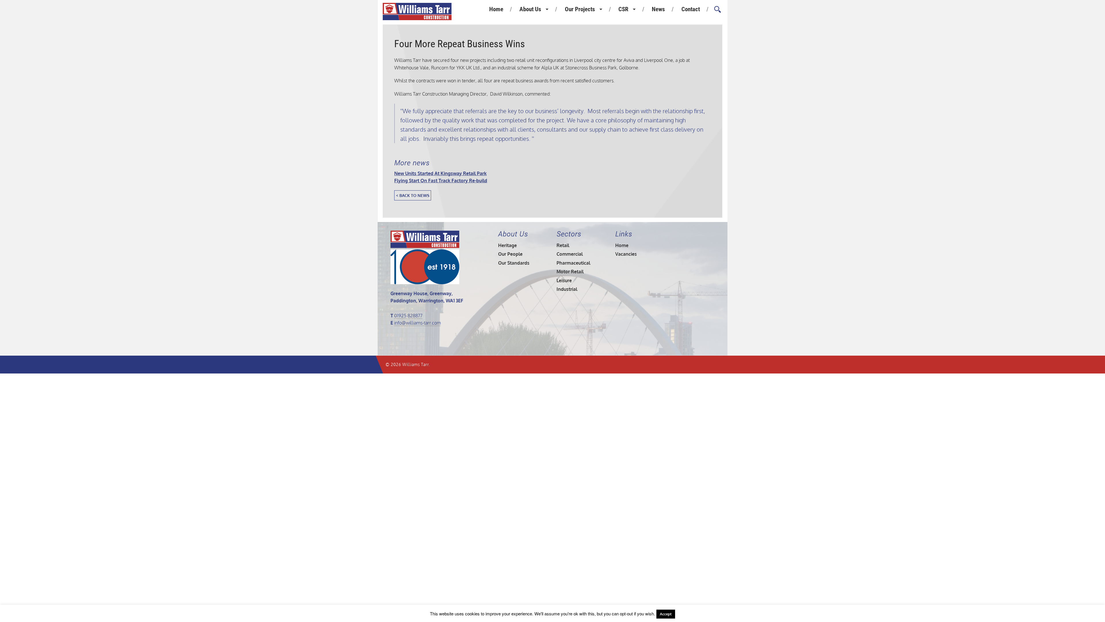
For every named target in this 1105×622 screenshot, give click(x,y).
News (658, 9)
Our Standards (513, 263)
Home (496, 9)
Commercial (570, 254)
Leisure (564, 280)
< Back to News (412, 195)
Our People (510, 254)
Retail (563, 245)
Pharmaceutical (573, 263)
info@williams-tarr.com (417, 323)
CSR (623, 9)
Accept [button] (666, 614)
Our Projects (580, 9)
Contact (690, 9)
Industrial (567, 289)
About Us (530, 9)
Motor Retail (570, 271)
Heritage (507, 245)
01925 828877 (408, 315)
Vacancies (626, 254)
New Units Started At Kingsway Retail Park (440, 173)
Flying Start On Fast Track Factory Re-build (440, 180)
